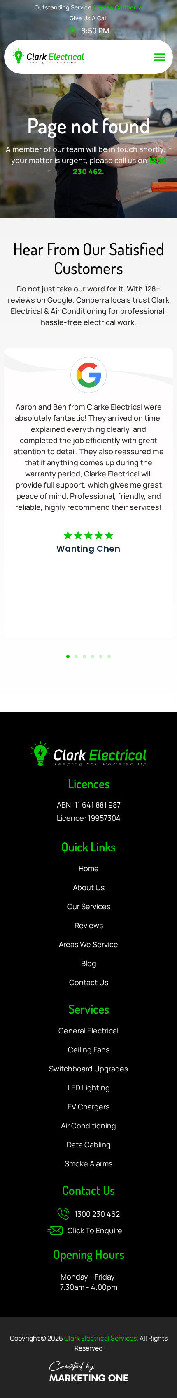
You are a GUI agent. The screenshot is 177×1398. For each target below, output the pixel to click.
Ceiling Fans (88, 1049)
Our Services (88, 906)
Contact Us (88, 982)
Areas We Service (88, 944)
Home (89, 868)
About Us (89, 887)
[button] (160, 57)
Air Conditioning (88, 1125)
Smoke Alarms (88, 1163)
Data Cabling (89, 1144)
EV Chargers (88, 1106)
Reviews (89, 925)
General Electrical (88, 1030)
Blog (88, 963)
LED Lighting (89, 1087)
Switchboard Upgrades (88, 1068)
